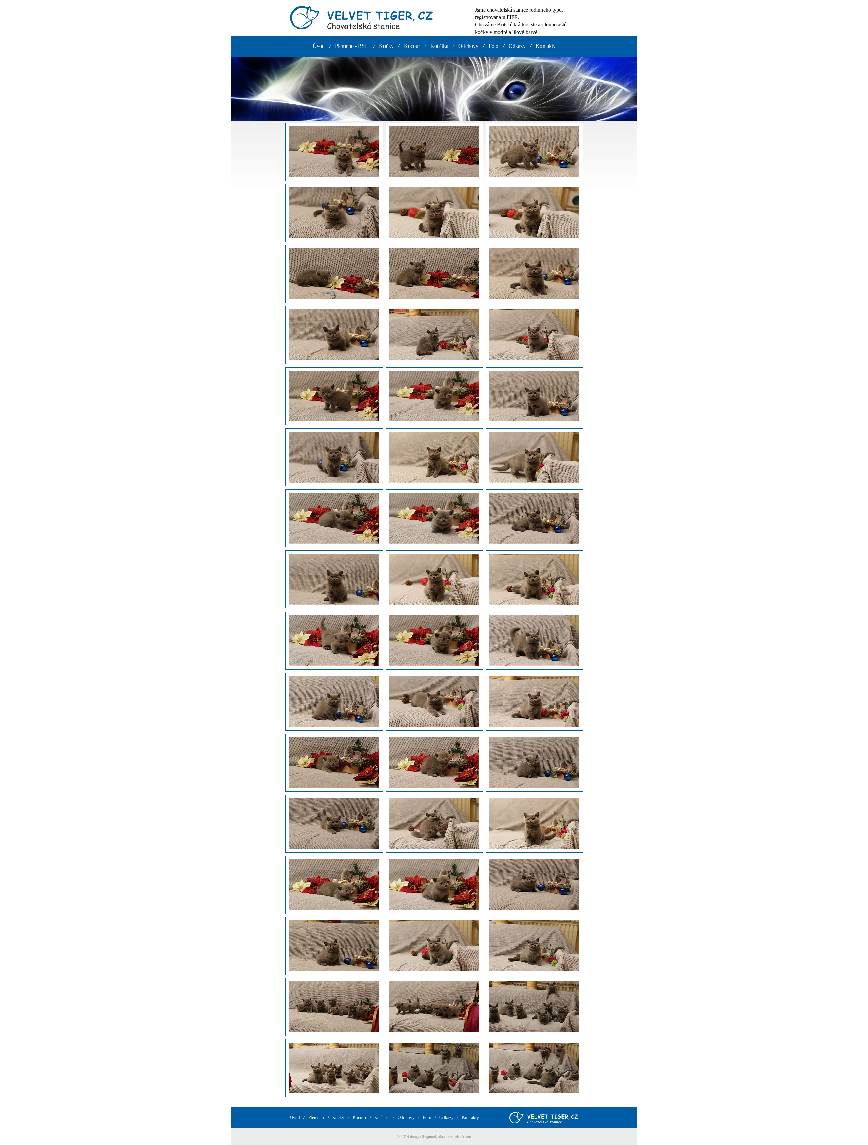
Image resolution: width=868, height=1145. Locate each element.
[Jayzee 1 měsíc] (334, 274)
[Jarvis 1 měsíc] (334, 885)
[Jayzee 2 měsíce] (534, 274)
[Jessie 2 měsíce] (534, 763)
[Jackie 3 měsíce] (434, 458)
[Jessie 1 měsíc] (334, 763)
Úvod (319, 46)
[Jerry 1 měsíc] (334, 641)
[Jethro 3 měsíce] (434, 580)
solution (459, 1136)
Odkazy (517, 46)
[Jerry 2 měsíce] (534, 641)
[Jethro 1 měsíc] (334, 519)
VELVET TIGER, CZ (361, 17)
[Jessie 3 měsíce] (434, 824)
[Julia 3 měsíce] (434, 213)
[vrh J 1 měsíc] (434, 1007)
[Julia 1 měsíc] (334, 152)
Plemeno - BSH (352, 46)
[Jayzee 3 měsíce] (434, 335)
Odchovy (468, 46)
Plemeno (316, 1117)
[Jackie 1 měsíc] (334, 397)
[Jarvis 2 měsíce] (534, 885)
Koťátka (439, 46)
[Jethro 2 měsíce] (534, 519)
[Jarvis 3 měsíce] (434, 946)
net (429, 1136)
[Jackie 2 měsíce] (534, 397)
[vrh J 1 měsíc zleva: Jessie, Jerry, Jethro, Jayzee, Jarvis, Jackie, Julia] (334, 1007)
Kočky (386, 46)
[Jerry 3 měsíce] (434, 702)
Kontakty (546, 46)
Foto (493, 46)
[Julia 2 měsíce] (534, 152)
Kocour (412, 46)
